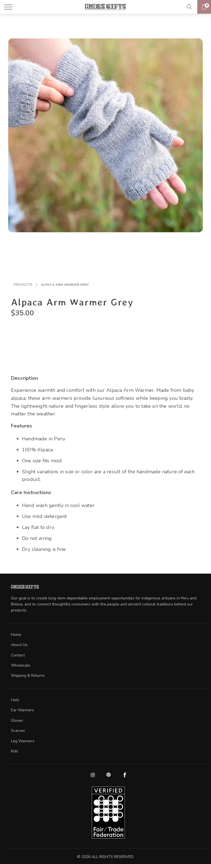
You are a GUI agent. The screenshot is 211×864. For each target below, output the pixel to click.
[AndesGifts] (105, 7)
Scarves (18, 730)
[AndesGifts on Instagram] (92, 775)
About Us (19, 644)
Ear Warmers (22, 710)
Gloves (17, 720)
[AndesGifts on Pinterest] (108, 775)
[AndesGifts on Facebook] (124, 775)
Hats (15, 699)
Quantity (20, 328)
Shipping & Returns (28, 675)
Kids (14, 751)
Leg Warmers (22, 741)
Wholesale (20, 665)
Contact (18, 655)
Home (16, 634)
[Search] (191, 6)
